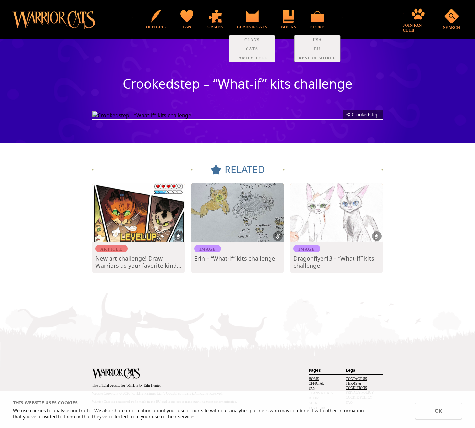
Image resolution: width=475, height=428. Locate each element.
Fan (312, 388)
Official (316, 383)
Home (314, 379)
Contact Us (356, 379)
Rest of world (317, 58)
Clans (252, 40)
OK (438, 410)
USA (317, 40)
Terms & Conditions (356, 385)
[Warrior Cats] (116, 373)
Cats (252, 49)
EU (317, 49)
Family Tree (251, 58)
